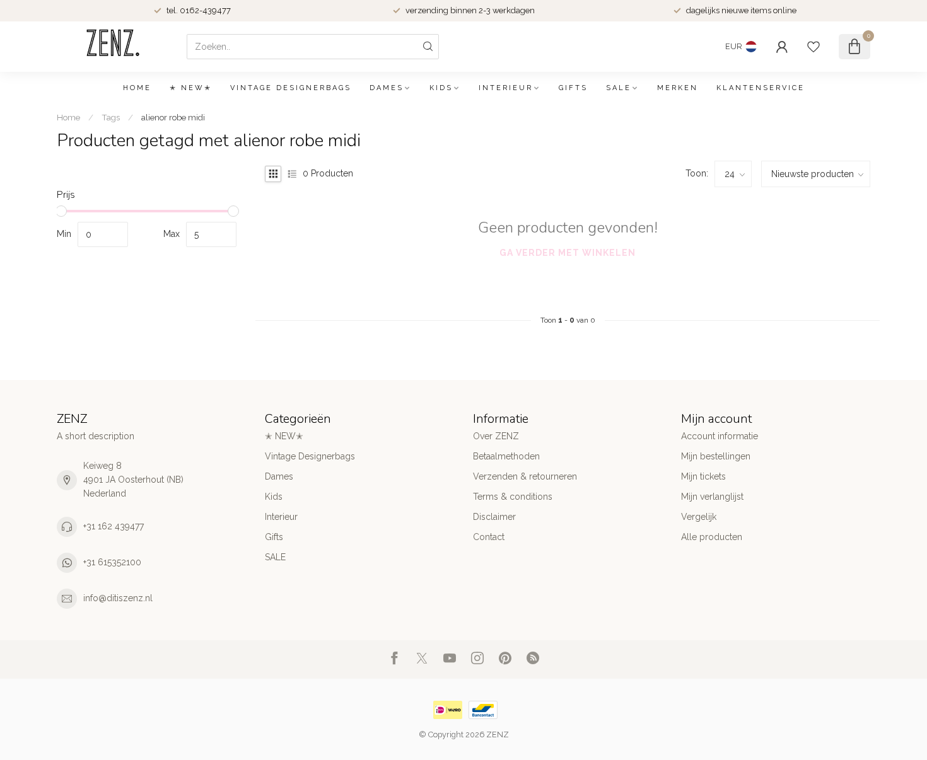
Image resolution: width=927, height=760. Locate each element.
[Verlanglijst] (813, 46)
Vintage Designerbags (290, 88)
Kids (441, 88)
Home (137, 88)
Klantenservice (760, 88)
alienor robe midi (173, 117)
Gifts (573, 88)
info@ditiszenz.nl (118, 598)
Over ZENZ (496, 436)
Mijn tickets (703, 476)
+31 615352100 (112, 562)
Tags (111, 117)
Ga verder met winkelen (567, 253)
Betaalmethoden (506, 456)
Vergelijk (698, 517)
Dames (387, 88)
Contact (488, 537)
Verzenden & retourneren (525, 476)
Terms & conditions (512, 497)
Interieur (506, 88)
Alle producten (711, 537)
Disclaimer (494, 517)
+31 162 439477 (113, 526)
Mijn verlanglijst (712, 497)
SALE (618, 88)
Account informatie (719, 436)
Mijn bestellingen (715, 456)
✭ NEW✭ (191, 88)
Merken (677, 88)
